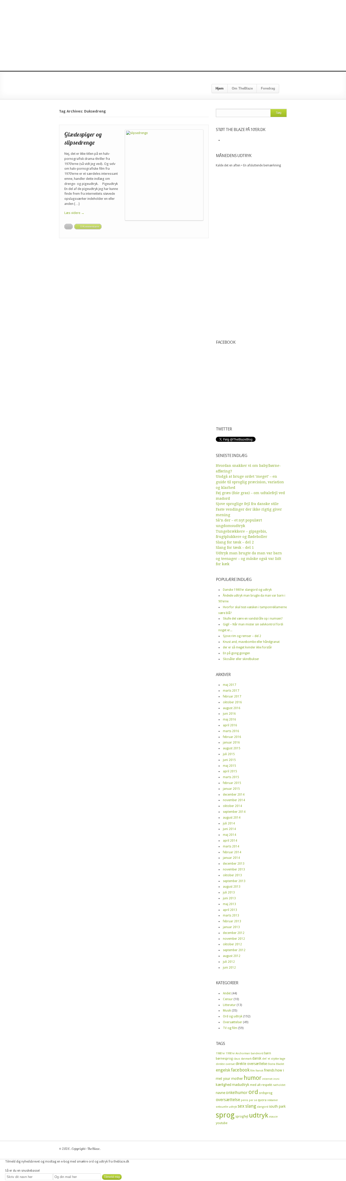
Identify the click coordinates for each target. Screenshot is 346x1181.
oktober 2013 (232, 875)
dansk (256, 1058)
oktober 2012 (232, 944)
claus (237, 1058)
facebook (240, 1070)
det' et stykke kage (273, 1058)
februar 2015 (232, 783)
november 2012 (234, 939)
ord (253, 1092)
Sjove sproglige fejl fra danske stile (247, 504)
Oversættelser (232, 1022)
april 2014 (230, 840)
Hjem (220, 88)
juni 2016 (229, 713)
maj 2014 (229, 835)
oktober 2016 (232, 702)
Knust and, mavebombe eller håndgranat (251, 642)
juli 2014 (229, 823)
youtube (221, 1123)
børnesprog (224, 1058)
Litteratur (229, 1005)
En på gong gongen (236, 653)
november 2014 (234, 800)
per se (253, 1100)
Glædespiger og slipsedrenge (83, 138)
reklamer (272, 1100)
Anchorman (243, 1053)
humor (252, 1077)
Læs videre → (74, 213)
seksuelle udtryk (226, 1106)
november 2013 (234, 869)
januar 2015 (231, 789)
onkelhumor (237, 1092)
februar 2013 (232, 921)
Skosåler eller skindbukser (241, 659)
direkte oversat (225, 1064)
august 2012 (231, 956)
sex (241, 1106)
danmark (246, 1058)
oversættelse (228, 1099)
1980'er (220, 1053)
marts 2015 (231, 777)
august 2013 (231, 886)
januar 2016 (231, 742)
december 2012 (233, 933)
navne (220, 1093)
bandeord (257, 1053)
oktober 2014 (232, 806)
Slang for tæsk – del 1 (235, 547)
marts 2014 (231, 846)
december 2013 (233, 863)
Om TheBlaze (242, 88)
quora (262, 1100)
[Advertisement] (173, 35)
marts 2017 (231, 690)
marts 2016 (231, 731)
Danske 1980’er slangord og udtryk (247, 590)
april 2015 (230, 771)
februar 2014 (232, 852)
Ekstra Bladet (276, 1064)
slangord (262, 1106)
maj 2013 (229, 904)
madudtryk (240, 1085)
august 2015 (231, 748)
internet (267, 1079)
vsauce (273, 1116)
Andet (227, 993)
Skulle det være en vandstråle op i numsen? (252, 618)
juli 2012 (229, 962)
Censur (228, 999)
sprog (225, 1115)
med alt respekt (261, 1085)
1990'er (230, 1053)
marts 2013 (231, 915)
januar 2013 (231, 927)
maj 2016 (229, 719)
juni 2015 (229, 760)
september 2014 (234, 812)
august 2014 (231, 817)
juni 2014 (229, 829)
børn (267, 1053)
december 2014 (233, 794)
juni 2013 (229, 898)
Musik (227, 1010)
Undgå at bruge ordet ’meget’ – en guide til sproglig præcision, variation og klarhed (250, 481)
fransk (259, 1070)
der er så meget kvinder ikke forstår (247, 647)
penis (244, 1100)
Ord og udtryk (232, 1016)
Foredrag (268, 88)
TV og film (230, 1028)
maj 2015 (229, 766)
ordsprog (265, 1093)
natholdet (279, 1085)
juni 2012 (229, 967)
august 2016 (231, 708)
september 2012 (234, 950)
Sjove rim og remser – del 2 (242, 636)
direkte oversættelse (251, 1064)
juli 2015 (229, 754)
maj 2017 (229, 685)
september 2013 (234, 881)
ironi (276, 1079)
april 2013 (230, 910)
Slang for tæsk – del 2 (235, 542)
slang (250, 1106)
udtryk (258, 1115)
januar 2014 (231, 858)
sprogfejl (241, 1116)
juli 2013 (229, 892)
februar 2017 (232, 696)
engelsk (223, 1070)
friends (269, 1070)
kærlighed (223, 1085)
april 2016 (230, 725)
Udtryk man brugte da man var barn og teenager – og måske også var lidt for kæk (249, 558)
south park (277, 1106)
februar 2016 (232, 737)
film (252, 1070)
